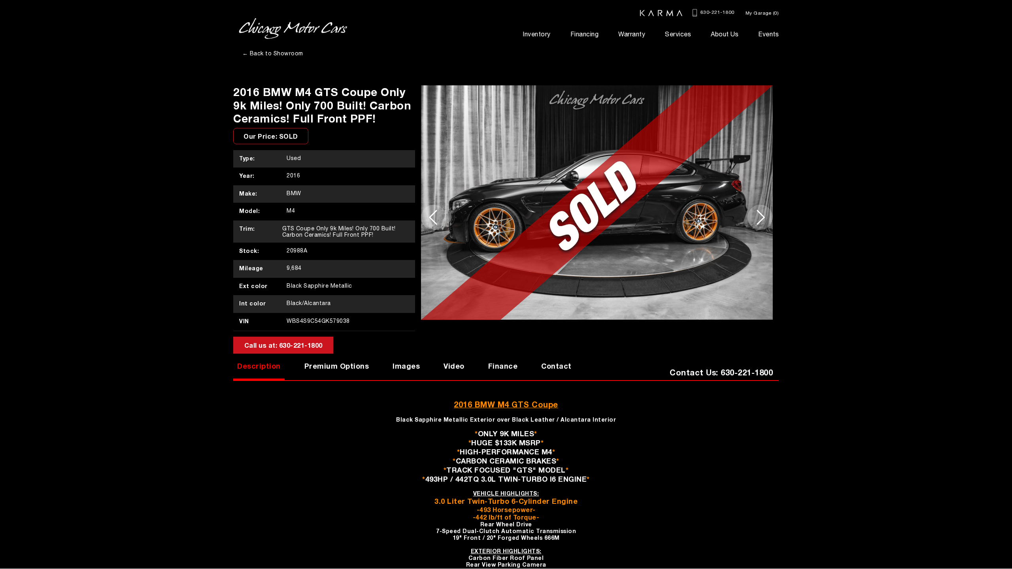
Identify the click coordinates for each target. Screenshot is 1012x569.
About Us (724, 34)
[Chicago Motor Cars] (293, 29)
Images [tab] (406, 366)
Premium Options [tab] (336, 366)
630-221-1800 (716, 12)
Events (768, 34)
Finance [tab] (503, 366)
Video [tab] (454, 366)
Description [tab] (259, 366)
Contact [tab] (556, 366)
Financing (584, 34)
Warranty (631, 34)
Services (678, 34)
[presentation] (433, 217)
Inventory (537, 34)
